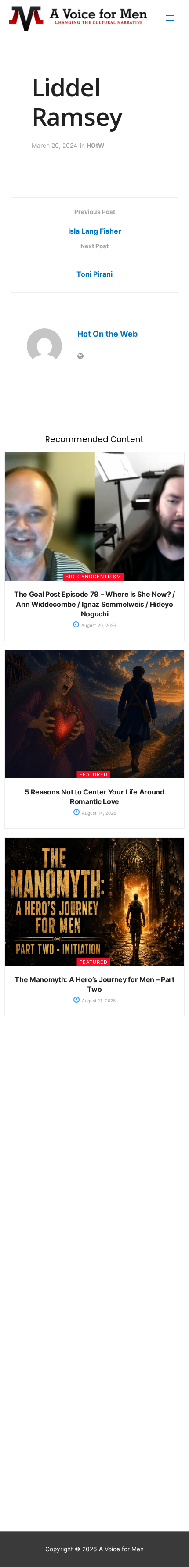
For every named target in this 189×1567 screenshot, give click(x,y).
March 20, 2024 (54, 145)
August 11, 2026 (98, 1000)
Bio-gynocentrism (93, 576)
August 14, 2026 (98, 813)
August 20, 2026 (98, 625)
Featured (94, 774)
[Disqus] (94, 1163)
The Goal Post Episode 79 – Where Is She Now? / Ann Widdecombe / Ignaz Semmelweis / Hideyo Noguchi (94, 604)
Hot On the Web (107, 333)
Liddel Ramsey (77, 101)
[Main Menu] (170, 18)
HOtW (96, 145)
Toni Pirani (94, 274)
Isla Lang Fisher (94, 231)
